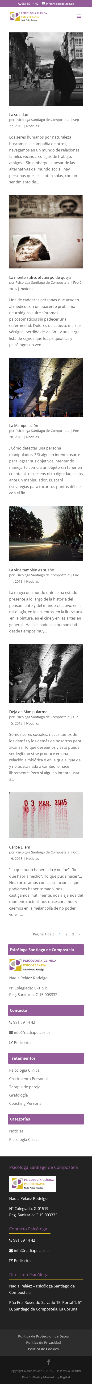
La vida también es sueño (31, 570)
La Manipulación (23, 425)
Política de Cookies (43, 1349)
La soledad (18, 114)
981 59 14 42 (24, 1022)
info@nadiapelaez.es (32, 1032)
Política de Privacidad (43, 1342)
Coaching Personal (25, 1103)
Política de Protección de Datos (43, 1336)
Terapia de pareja (24, 1086)
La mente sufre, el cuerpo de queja (40, 277)
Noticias (32, 126)
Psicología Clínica (24, 1070)
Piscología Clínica (24, 1139)
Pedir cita (22, 1042)
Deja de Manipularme (28, 711)
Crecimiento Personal (28, 1078)
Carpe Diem (19, 847)
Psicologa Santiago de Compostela (42, 119)
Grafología (18, 1095)
